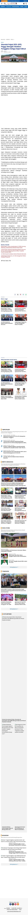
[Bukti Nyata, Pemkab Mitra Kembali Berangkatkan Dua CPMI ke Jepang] (21, 503)
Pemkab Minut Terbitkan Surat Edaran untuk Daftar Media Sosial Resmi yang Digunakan (21, 397)
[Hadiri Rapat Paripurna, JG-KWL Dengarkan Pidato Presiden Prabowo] (21, 317)
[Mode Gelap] (24, 4)
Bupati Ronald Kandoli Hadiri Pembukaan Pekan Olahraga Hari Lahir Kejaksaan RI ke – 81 (20, 497)
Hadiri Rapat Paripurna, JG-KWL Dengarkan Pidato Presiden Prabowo (13, 256)
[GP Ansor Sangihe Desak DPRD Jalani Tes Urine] (4, 562)
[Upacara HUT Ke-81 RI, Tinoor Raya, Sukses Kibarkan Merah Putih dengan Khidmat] (21, 597)
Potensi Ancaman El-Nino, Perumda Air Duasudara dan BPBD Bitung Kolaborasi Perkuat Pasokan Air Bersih (14, 721)
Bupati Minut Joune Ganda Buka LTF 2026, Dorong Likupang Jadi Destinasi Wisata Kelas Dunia (13, 247)
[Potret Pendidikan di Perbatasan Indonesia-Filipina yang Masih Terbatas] (14, 540)
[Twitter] (13, 904)
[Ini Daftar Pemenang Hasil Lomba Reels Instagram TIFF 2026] (7, 597)
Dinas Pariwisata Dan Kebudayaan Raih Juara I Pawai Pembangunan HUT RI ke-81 (15, 452)
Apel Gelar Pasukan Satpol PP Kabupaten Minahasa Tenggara (6, 522)
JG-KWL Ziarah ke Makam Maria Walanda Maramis (13, 254)
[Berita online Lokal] (10, 4)
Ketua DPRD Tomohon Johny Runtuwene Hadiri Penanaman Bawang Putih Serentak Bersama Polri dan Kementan (13, 591)
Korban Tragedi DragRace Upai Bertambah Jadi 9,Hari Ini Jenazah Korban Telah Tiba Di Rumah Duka (14, 447)
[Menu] (2, 3)
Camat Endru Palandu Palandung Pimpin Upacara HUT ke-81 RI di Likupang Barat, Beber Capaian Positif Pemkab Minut (13, 251)
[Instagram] (15, 904)
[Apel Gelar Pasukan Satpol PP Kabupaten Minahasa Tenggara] (7, 516)
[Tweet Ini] (18, 295)
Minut (2, 42)
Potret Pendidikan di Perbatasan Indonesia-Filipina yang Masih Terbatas (13, 551)
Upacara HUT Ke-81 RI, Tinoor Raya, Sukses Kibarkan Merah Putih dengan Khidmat (20, 603)
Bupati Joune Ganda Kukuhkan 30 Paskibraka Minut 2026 (7, 397)
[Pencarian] (26, 4)
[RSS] (18, 904)
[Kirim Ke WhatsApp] (26, 295)
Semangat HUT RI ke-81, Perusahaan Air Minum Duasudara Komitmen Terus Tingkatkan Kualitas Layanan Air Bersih (20, 828)
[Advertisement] (14, 23)
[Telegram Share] (23, 295)
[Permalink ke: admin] (2, 51)
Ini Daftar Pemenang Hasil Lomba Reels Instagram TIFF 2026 (6, 603)
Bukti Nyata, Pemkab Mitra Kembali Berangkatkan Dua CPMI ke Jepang (21, 509)
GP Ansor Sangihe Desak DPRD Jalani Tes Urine (18, 562)
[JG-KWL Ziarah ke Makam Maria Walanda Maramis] (7, 317)
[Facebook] (10, 904)
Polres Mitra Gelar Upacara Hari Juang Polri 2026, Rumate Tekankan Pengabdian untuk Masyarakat (6, 509)
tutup (5, 908)
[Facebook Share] (15, 295)
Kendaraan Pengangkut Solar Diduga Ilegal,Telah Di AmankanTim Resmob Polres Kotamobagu (17, 852)
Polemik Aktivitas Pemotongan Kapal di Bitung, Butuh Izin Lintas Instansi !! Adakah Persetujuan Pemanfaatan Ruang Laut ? (7, 828)
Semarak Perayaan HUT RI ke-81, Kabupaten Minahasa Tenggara (14, 437)
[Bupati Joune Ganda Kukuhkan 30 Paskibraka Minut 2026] (7, 391)
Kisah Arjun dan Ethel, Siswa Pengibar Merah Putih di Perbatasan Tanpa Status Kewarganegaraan (18, 555)
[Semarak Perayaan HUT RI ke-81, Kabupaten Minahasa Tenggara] (21, 516)
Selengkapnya (13, 567)
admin (5, 51)
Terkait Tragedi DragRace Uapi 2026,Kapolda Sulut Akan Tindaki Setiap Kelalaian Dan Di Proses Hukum (17, 860)
